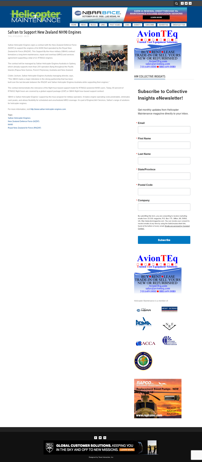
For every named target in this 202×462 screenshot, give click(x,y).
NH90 (10, 124)
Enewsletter (179, 25)
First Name (144, 138)
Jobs (127, 25)
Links (103, 25)
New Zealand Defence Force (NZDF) (23, 121)
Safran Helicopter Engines (19, 118)
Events (137, 25)
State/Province (146, 169)
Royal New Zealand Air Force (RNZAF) (24, 128)
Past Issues (115, 25)
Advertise (163, 25)
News (83, 25)
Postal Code (145, 185)
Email (141, 123)
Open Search (176, 3)
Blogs (93, 25)
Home (73, 25)
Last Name (144, 154)
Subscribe (149, 25)
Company (144, 200)
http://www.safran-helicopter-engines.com (48, 109)
